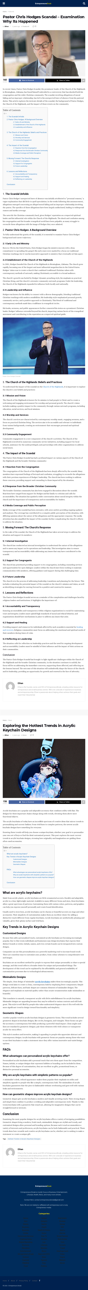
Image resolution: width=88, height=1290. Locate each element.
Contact (34, 1281)
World (62, 1263)
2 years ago (16, 26)
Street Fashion (62, 1236)
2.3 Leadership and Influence (22, 127)
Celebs (25, 1233)
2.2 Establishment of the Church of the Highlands (29, 124)
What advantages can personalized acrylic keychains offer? (33, 872)
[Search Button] (84, 3)
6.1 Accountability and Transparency (25, 174)
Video (62, 1254)
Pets (44, 1263)
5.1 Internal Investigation (21, 161)
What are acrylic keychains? (17, 854)
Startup (62, 1233)
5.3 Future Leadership (20, 166)
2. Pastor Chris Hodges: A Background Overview (25, 120)
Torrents (62, 1245)
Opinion (44, 1260)
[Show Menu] (4, 3)
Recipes (62, 1221)
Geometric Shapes (19, 864)
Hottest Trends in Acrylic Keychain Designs (24, 1139)
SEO (62, 1227)
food (26, 1266)
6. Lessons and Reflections (17, 171)
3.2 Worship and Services (21, 137)
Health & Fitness (44, 1230)
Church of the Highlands (53, 386)
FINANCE (25, 1263)
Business (25, 1227)
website (62, 1260)
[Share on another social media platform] (83, 80)
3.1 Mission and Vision (20, 135)
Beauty (25, 1224)
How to (44, 1236)
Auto (26, 1221)
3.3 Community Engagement (22, 140)
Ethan (7, 26)
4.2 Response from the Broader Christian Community (30, 150)
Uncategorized (62, 1251)
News (10, 720)
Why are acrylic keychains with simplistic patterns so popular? (33, 875)
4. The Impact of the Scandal (18, 145)
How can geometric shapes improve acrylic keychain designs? (33, 877)
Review (62, 1224)
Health (44, 1227)
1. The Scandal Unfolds (15, 117)
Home (5, 11)
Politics (44, 1266)
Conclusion (11, 184)
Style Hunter (62, 1239)
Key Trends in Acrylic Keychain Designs (21, 857)
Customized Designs (20, 859)
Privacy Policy (23, 1281)
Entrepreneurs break (26, 1254)
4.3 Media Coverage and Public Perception (27, 153)
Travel (62, 1248)
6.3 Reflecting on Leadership (22, 179)
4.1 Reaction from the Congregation (25, 148)
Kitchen (44, 1239)
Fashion (26, 1257)
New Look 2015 (44, 1254)
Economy (25, 1245)
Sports (62, 1230)
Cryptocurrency (26, 1239)
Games (44, 1224)
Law (44, 1242)
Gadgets (44, 1221)
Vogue (62, 1257)
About (13, 1281)
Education (26, 1248)
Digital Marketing (25, 1242)
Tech (62, 1242)
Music (44, 1251)
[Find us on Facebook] (39, 1280)
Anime (25, 1218)
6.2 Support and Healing (21, 176)
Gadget (44, 1218)
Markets (44, 1248)
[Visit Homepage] (44, 3)
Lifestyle (44, 1245)
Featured (11, 11)
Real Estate (62, 1218)
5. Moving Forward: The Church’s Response (23, 158)
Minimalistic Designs (20, 862)
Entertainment (25, 1251)
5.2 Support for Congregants (22, 163)
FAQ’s (9, 870)
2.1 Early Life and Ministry (21, 122)
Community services (26, 1236)
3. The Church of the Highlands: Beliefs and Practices (27, 132)
